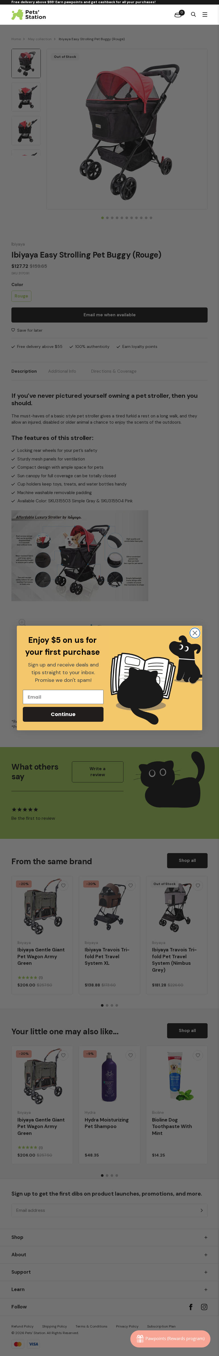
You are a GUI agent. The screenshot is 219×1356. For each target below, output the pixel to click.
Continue (63, 714)
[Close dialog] (195, 633)
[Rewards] (170, 1338)
